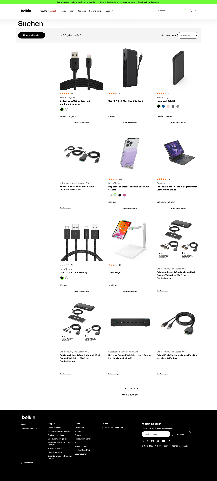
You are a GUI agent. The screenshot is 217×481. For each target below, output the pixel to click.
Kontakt (78, 431)
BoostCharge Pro (68, 97)
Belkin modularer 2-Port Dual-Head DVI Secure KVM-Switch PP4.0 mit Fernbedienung (176, 275)
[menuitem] (96, 12)
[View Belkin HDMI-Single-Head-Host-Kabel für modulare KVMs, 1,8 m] (178, 322)
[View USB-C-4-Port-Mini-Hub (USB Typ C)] (130, 68)
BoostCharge (163, 97)
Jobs (77, 443)
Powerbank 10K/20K (166, 101)
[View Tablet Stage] (130, 239)
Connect (161, 183)
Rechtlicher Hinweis (180, 446)
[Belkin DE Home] (26, 10)
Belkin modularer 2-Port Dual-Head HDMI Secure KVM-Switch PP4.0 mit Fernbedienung (80, 358)
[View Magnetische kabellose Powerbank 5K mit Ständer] (130, 153)
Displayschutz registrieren (59, 439)
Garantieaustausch (56, 452)
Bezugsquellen (81, 454)
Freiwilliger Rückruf (56, 448)
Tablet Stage (114, 272)
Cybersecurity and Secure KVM (74, 183)
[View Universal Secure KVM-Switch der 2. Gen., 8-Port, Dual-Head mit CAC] (130, 322)
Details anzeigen (65, 208)
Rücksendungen (54, 427)
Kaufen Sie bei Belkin (83, 450)
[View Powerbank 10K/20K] (178, 68)
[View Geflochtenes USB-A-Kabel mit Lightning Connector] (81, 68)
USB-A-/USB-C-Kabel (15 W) (73, 272)
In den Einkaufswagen (81, 122)
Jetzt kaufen (155, 2)
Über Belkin (79, 427)
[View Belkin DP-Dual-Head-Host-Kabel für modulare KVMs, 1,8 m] (81, 153)
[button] (191, 10)
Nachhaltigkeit (81, 446)
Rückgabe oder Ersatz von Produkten (59, 443)
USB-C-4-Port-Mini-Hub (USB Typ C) (126, 101)
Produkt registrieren (56, 435)
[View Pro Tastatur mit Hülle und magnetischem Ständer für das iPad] (178, 153)
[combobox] (169, 10)
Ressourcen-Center (83, 439)
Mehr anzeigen (130, 394)
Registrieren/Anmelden (30, 428)
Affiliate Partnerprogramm (112, 427)
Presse (78, 435)
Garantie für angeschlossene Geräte (60, 457)
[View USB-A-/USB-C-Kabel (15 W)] (81, 239)
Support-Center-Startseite (59, 431)
